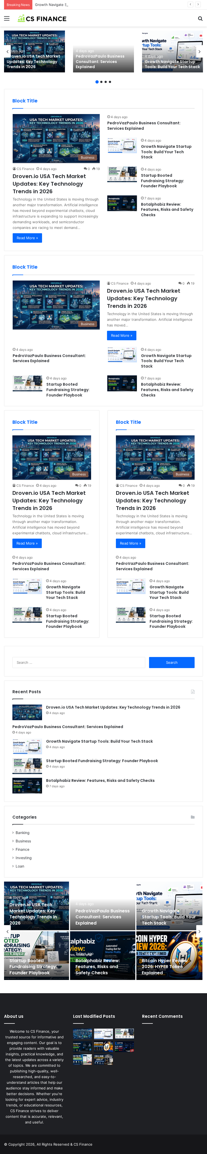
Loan (20, 866)
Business (23, 841)
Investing (24, 858)
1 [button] (97, 82)
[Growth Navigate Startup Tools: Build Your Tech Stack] (172, 51)
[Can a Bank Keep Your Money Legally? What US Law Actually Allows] (103, 1059)
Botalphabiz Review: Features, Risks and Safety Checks (167, 210)
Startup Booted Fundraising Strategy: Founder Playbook (162, 181)
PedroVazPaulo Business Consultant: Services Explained (100, 61)
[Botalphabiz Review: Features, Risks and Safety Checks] (122, 203)
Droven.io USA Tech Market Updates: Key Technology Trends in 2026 (33, 61)
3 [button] (106, 82)
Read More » (27, 238)
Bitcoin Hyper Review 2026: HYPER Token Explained (165, 967)
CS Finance (25, 169)
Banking (22, 833)
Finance (22, 849)
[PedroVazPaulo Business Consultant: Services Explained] (103, 51)
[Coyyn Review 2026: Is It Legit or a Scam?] (124, 1046)
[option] (34, 51)
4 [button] (110, 82)
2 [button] (101, 82)
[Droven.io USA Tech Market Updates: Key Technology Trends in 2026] (34, 51)
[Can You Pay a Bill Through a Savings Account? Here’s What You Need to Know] (82, 1059)
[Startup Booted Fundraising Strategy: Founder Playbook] (122, 174)
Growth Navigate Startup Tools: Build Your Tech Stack (80, 4)
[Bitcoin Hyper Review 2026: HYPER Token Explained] (169, 955)
